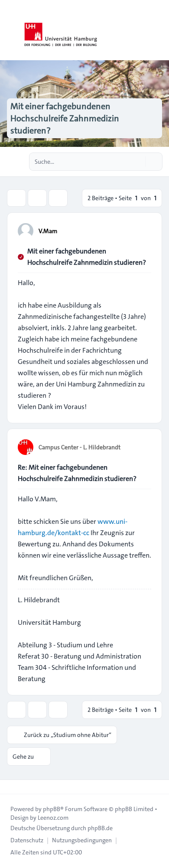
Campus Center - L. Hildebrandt (79, 447)
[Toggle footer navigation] (10, 786)
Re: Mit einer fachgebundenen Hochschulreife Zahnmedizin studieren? (77, 473)
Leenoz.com (53, 817)
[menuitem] (26, 840)
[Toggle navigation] (158, 30)
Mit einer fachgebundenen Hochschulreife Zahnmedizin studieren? (86, 256)
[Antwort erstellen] (16, 198)
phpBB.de (100, 828)
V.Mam (48, 231)
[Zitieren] (143, 230)
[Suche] (137, 161)
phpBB (51, 809)
